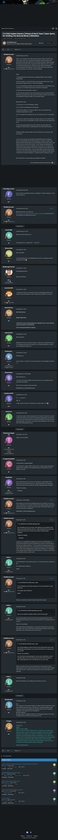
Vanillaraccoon (12, 42)
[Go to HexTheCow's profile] (9, 313)
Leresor (5, 765)
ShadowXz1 (9, 699)
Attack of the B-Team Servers (24, 43)
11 (9, 447)
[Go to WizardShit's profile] (9, 253)
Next (8, 49)
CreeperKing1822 (9, 459)
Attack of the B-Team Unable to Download (12, 789)
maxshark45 (9, 288)
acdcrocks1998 (33, 162)
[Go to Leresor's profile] (54, 764)
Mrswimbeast (41, 162)
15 (9, 67)
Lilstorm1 (9, 411)
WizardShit (8, 248)
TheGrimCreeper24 (8, 434)
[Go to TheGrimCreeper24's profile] (9, 440)
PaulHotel (9, 477)
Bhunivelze (48, 162)
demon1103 (9, 333)
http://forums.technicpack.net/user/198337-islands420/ (31, 213)
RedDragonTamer (9, 267)
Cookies (35, 836)
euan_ (4, 774)
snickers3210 (8, 393)
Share (41, 43)
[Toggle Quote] (18, 523)
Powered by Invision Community (29, 837)
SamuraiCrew (6, 782)
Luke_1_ (8, 557)
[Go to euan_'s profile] (54, 773)
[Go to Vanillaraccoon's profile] (4, 43)
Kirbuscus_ (8, 351)
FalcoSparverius (8, 189)
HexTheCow (9, 307)
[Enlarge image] (26, 259)
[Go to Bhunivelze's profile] (9, 377)
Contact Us (29, 836)
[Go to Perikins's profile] (54, 799)
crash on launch (6, 798)
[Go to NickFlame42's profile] (54, 790)
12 (9, 345)
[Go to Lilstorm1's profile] (9, 416)
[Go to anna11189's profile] (9, 235)
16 (9, 201)
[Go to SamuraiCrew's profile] (54, 782)
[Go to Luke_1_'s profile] (9, 562)
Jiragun (8, 721)
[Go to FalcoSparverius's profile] (9, 194)
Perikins (5, 799)
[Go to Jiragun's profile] (9, 726)
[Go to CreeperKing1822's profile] (9, 464)
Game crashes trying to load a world (11, 781)
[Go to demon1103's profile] (9, 338)
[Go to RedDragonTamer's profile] (9, 272)
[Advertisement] (29, 15)
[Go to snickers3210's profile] (9, 398)
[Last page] (12, 50)
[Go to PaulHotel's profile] (9, 482)
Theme (22, 836)
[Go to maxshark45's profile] (9, 293)
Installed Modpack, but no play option (11, 772)
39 (9, 279)
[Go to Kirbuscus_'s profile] (9, 356)
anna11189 (8, 230)
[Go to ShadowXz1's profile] (9, 704)
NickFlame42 (6, 791)
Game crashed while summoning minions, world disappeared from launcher (20, 764)
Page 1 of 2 (17, 49)
